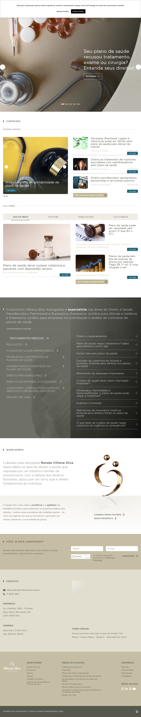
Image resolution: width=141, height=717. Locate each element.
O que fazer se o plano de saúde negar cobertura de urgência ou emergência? (101, 424)
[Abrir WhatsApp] (136, 712)
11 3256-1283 (13, 594)
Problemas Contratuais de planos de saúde (81, 676)
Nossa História (33, 667)
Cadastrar (128, 556)
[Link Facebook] (130, 688)
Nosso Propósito (103, 518)
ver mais (11, 190)
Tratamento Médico (100, 151)
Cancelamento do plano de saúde (104, 244)
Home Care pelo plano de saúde (96, 353)
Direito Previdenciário (101, 185)
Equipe (30, 676)
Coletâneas (126, 676)
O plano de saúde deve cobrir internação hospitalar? (102, 382)
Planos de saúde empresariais (75, 673)
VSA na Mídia (127, 670)
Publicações (126, 673)
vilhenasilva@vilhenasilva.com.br (23, 590)
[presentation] (2, 67)
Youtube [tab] (53, 217)
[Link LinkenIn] (126, 688)
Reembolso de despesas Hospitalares (100, 373)
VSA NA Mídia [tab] (20, 217)
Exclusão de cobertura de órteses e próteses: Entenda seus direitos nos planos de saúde (103, 363)
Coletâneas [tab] (120, 217)
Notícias (93, 275)
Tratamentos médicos (72, 667)
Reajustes (66, 670)
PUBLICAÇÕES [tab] (86, 217)
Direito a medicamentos (91, 336)
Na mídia (21, 273)
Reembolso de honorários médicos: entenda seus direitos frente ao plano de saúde (102, 413)
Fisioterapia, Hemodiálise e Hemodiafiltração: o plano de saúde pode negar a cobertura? (102, 393)
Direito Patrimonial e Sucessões (76, 687)
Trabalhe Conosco (35, 679)
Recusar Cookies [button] (63, 11)
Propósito (31, 670)
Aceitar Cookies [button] (78, 11)
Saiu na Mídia (9, 273)
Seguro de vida (69, 695)
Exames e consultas (88, 403)
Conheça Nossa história (107, 515)
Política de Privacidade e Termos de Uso (38, 683)
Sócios (30, 673)
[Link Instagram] (122, 688)
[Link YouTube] (134, 688)
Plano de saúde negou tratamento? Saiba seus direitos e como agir (102, 344)
